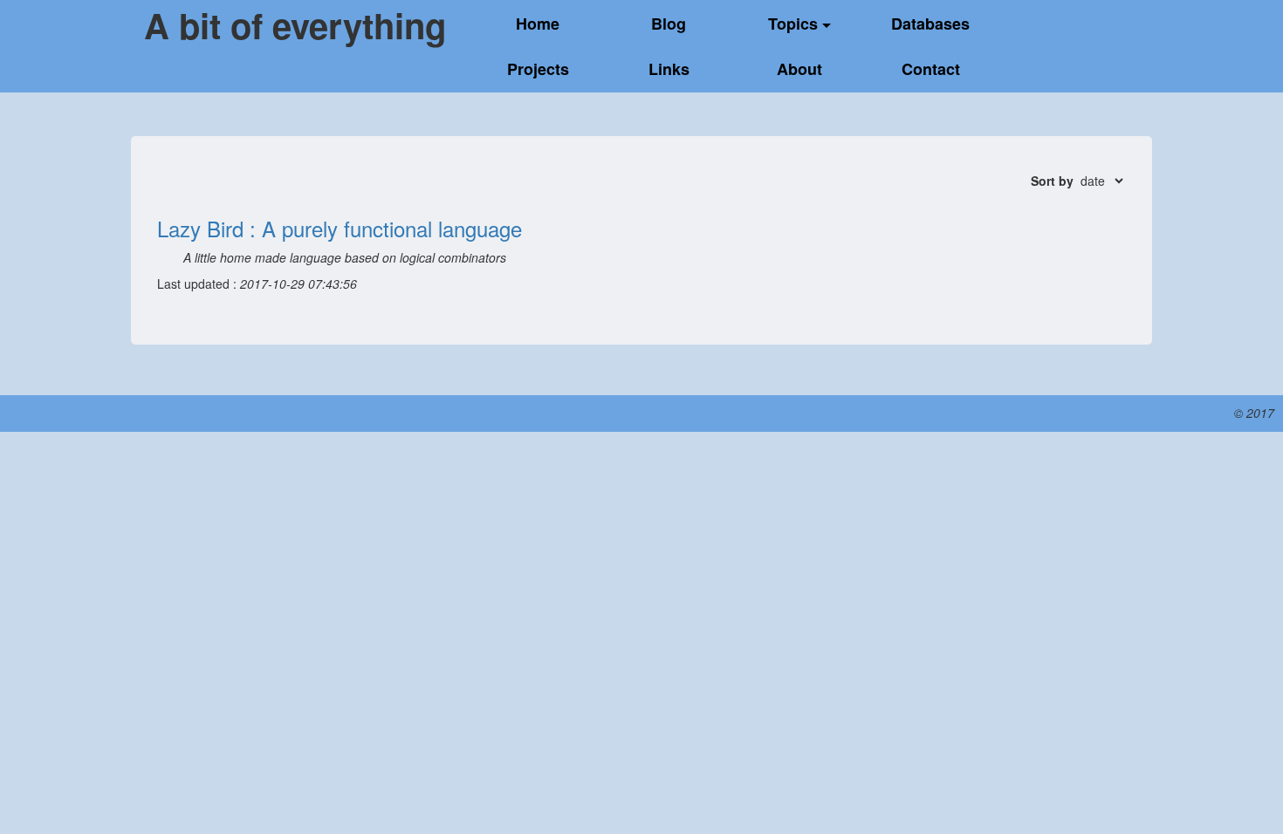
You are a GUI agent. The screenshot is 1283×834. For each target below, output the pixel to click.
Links (669, 69)
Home (537, 23)
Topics (795, 23)
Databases (930, 23)
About (799, 69)
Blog (668, 23)
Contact (931, 69)
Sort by (1052, 180)
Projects (538, 69)
